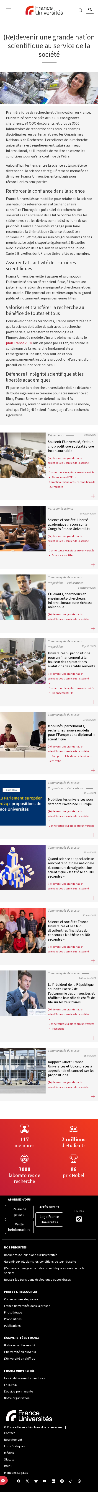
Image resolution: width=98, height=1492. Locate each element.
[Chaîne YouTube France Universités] (44, 1481)
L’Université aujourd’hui (20, 1352)
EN (90, 10)
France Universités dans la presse (27, 1306)
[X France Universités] (27, 1481)
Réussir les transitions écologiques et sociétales (37, 1279)
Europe (56, 756)
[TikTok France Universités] (70, 1481)
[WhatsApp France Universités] (79, 1481)
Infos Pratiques (14, 1446)
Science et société (62, 555)
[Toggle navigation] (8, 10)
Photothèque (13, 1312)
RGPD (8, 1466)
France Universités (20, 1427)
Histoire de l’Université (19, 1345)
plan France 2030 (19, 343)
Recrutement (13, 1439)
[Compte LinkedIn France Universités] (53, 1481)
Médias (9, 1453)
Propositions (13, 1319)
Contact (9, 1433)
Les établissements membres (24, 1378)
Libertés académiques (78, 756)
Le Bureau (11, 1385)
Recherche (55, 761)
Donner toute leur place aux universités (71, 472)
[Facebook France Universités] (18, 1481)
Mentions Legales (16, 1473)
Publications (75, 583)
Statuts (9, 1459)
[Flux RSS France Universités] (79, 1220)
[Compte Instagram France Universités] (62, 1481)
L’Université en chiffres (19, 1358)
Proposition (55, 583)
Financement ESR (62, 477)
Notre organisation (17, 1398)
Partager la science (60, 508)
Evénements (56, 435)
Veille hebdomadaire (19, 1227)
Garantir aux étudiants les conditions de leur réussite (40, 1261)
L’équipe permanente (18, 1391)
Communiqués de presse (64, 577)
